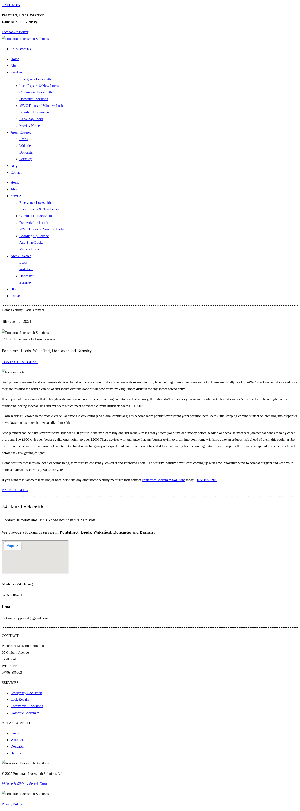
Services (16, 72)
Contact (16, 172)
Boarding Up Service (34, 112)
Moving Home (29, 125)
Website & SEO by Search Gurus (25, 784)
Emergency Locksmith (35, 79)
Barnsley (25, 159)
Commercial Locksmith (35, 92)
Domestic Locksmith (33, 99)
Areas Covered (21, 132)
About (15, 66)
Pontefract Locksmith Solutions (163, 480)
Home (15, 59)
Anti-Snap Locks (31, 119)
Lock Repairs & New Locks (39, 86)
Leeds (23, 139)
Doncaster (26, 152)
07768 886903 (207, 480)
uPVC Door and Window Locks (41, 105)
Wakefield (26, 145)
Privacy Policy (12, 804)
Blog (14, 166)
